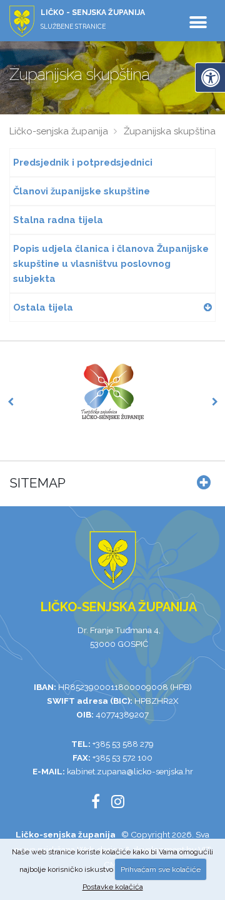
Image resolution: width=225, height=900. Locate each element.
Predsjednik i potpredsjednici (82, 162)
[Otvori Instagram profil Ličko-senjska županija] (122, 804)
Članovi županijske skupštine (81, 191)
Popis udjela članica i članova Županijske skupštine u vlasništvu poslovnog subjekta (111, 263)
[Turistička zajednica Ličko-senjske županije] (112, 392)
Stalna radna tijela (58, 220)
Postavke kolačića (112, 886)
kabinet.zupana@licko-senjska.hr (130, 771)
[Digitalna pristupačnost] (210, 77)
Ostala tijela (43, 307)
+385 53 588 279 (123, 744)
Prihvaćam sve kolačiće (161, 869)
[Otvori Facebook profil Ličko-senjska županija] (100, 804)
